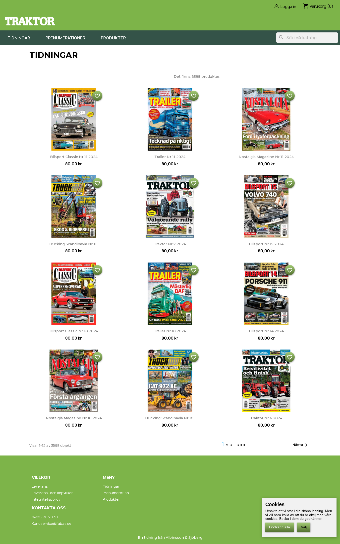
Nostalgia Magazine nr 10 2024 (74, 418)
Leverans (40, 486)
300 (241, 445)
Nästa (300, 445)
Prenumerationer (65, 38)
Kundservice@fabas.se (51, 523)
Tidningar (18, 38)
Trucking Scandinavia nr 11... (74, 244)
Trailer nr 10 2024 (170, 331)
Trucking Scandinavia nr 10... (170, 418)
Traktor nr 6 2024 (266, 418)
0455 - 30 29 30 (45, 517)
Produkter (113, 38)
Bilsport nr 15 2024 (266, 244)
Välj (304, 527)
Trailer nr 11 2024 (169, 157)
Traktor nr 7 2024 (170, 244)
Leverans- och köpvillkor (52, 492)
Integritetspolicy (46, 499)
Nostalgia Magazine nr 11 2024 (266, 157)
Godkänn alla (279, 527)
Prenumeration (116, 492)
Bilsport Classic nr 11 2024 (74, 157)
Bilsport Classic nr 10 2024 (74, 331)
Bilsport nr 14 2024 (266, 331)
